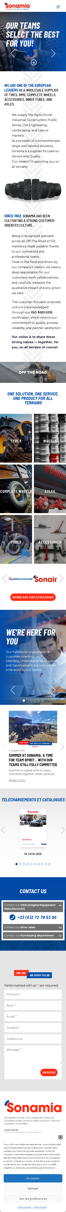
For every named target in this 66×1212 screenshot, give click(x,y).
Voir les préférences (33, 1198)
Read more (17, 780)
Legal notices (24, 1207)
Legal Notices (11, 1129)
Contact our (30, 906)
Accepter (33, 1178)
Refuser (33, 1188)
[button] (60, 1137)
